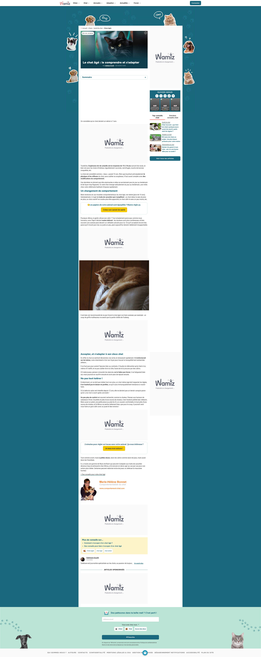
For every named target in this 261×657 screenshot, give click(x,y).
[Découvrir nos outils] (145, 652)
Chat (130, 629)
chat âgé (99, 551)
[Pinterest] (173, 96)
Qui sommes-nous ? (56, 653)
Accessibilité (193, 653)
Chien (120, 629)
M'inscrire (130, 637)
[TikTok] (169, 96)
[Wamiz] (65, 3)
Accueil (84, 28)
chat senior (108, 551)
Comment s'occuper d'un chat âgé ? (98, 543)
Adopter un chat (166, 134)
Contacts (83, 653)
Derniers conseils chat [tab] (172, 117)
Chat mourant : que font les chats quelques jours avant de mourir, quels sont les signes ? (170, 128)
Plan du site (207, 653)
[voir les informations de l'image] (145, 33)
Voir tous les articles (165, 158)
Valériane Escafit (109, 65)
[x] (161, 96)
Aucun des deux (140, 629)
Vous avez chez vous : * (130, 625)
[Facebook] (157, 96)
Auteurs (72, 653)
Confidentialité (97, 653)
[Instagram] (165, 96)
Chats (90, 28)
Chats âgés (107, 28)
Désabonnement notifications (170, 653)
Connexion (195, 3)
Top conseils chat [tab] (157, 117)
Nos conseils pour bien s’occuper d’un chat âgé (103, 546)
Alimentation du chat (168, 144)
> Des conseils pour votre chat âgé (93, 474)
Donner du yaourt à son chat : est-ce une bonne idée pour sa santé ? (170, 149)
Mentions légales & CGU (119, 653)
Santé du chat (98, 28)
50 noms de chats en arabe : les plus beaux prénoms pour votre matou (171, 139)
